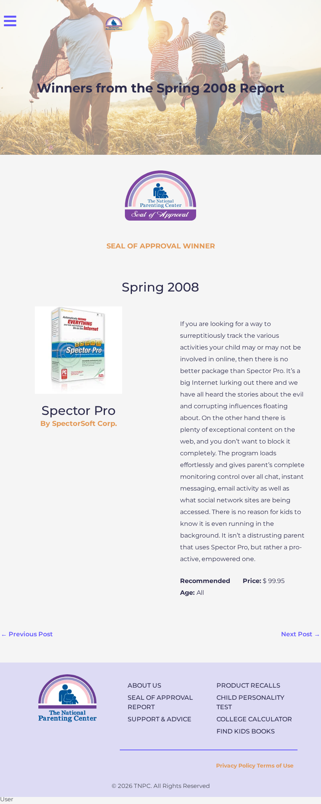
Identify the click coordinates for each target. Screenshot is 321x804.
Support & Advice (159, 719)
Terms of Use (275, 765)
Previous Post (27, 634)
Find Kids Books (245, 731)
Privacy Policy (235, 765)
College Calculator (254, 719)
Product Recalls (248, 685)
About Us (144, 685)
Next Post (300, 634)
